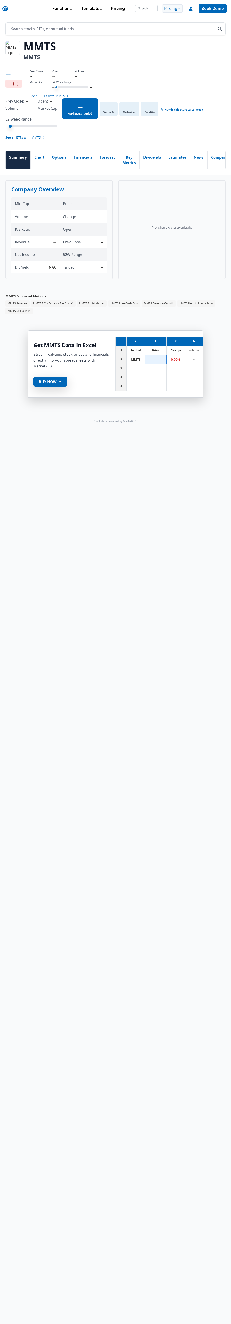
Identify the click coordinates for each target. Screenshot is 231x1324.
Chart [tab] (39, 157)
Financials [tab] (83, 157)
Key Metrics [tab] (129, 160)
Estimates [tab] (177, 157)
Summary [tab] (18, 157)
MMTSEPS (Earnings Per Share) (53, 303)
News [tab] (199, 157)
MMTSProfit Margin (91, 303)
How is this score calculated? (184, 110)
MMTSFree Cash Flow (124, 303)
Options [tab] (59, 157)
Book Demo (212, 8)
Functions (62, 8)
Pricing (118, 8)
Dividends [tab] (152, 157)
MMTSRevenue (17, 303)
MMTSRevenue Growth (158, 303)
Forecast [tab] (107, 157)
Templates (91, 8)
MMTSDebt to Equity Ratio (196, 303)
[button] (190, 8)
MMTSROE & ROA (19, 311)
